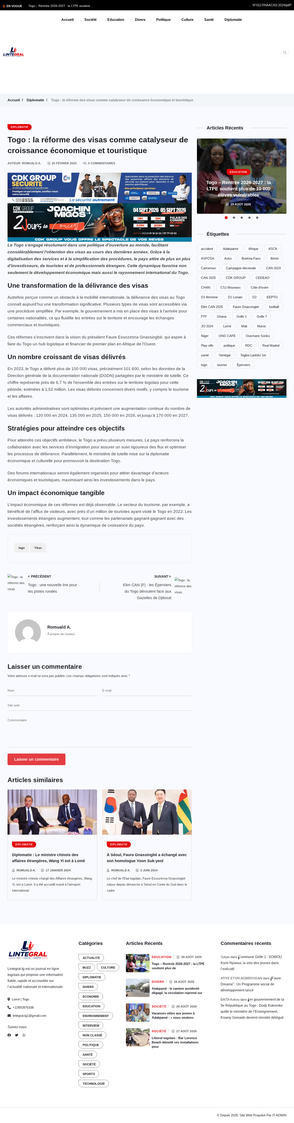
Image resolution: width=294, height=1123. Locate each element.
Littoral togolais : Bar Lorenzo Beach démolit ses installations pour (175, 1042)
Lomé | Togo (20, 999)
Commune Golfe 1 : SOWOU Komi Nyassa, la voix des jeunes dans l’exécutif (251, 963)
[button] (226, 217)
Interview (91, 1025)
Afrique (253, 249)
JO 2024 (207, 326)
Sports (89, 1074)
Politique (163, 20)
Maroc (261, 326)
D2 (254, 297)
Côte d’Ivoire (259, 287)
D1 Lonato (235, 297)
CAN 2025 (208, 278)
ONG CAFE (227, 336)
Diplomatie (233, 20)
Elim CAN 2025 (212, 307)
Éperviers (243, 365)
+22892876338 (23, 1007)
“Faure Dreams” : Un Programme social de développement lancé (251, 984)
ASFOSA (207, 258)
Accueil (67, 20)
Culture (187, 20)
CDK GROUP (236, 278)
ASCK (272, 249)
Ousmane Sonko (258, 336)
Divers (140, 20)
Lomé (227, 326)
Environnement (96, 1016)
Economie (91, 996)
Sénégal (224, 355)
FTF (204, 316)
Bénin (275, 258)
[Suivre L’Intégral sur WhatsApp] (24, 1035)
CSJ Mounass (230, 287)
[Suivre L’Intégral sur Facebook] (9, 1035)
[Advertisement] (157, 59)
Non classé (92, 1035)
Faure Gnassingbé (246, 307)
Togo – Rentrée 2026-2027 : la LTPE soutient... (60, 6)
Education (115, 20)
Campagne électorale (241, 268)
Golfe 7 (262, 316)
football (274, 307)
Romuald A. (26, 870)
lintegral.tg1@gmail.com (29, 1015)
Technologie (94, 1083)
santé (205, 355)
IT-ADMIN (279, 1115)
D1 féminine (209, 297)
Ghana (221, 316)
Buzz (87, 967)
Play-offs (207, 345)
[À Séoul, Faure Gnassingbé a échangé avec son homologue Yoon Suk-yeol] (147, 812)
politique (229, 345)
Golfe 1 (242, 316)
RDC (248, 345)
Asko (228, 258)
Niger (205, 336)
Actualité (91, 958)
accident (207, 249)
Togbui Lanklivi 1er (253, 355)
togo (22, 547)
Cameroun (208, 268)
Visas (38, 547)
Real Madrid (270, 345)
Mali (244, 326)
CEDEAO (262, 278)
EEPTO (272, 297)
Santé (209, 20)
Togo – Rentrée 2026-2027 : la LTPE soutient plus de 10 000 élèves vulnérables (238, 189)
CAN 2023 (273, 268)
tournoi (222, 365)
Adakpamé (230, 249)
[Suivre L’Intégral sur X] (16, 1035)
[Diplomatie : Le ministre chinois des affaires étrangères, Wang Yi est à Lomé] (52, 812)
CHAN (205, 287)
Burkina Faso (251, 258)
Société (90, 20)
